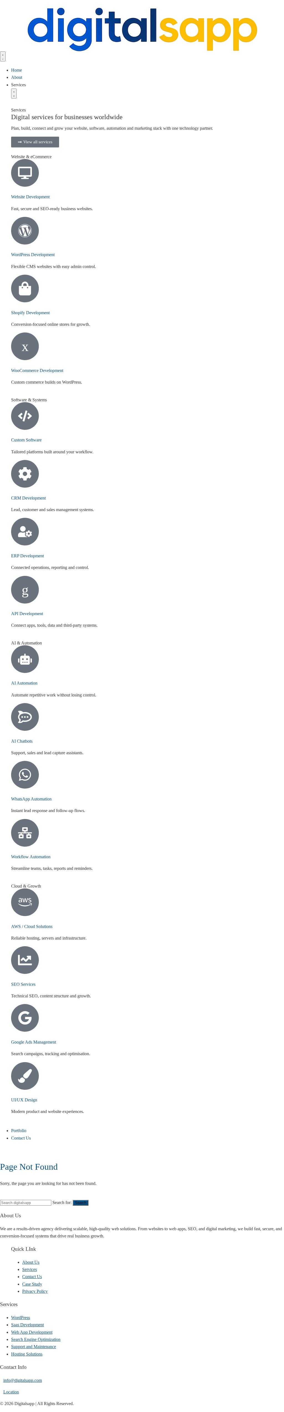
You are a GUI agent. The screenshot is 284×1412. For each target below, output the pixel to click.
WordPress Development (33, 254)
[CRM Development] (25, 474)
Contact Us (32, 1276)
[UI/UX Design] (25, 1076)
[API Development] (25, 590)
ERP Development (27, 555)
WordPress (20, 1317)
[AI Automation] (25, 659)
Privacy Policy (35, 1291)
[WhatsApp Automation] (25, 775)
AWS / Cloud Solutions (31, 926)
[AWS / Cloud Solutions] (25, 902)
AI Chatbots (21, 741)
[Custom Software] (25, 416)
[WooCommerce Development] (25, 346)
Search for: (62, 1202)
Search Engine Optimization (35, 1339)
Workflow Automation (30, 856)
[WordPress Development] (25, 231)
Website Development (30, 196)
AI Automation (24, 683)
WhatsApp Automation (31, 799)
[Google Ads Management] (25, 1018)
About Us (30, 1262)
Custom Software (26, 440)
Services (29, 1269)
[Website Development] (25, 173)
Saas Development (27, 1324)
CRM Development (28, 498)
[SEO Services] (25, 960)
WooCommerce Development (37, 370)
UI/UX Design (24, 1100)
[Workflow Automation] (25, 833)
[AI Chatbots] (25, 717)
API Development (27, 613)
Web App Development (31, 1332)
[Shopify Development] (25, 288)
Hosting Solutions (26, 1354)
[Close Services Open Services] (14, 93)
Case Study (32, 1284)
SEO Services (23, 984)
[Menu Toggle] (3, 56)
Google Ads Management (33, 1042)
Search (80, 1203)
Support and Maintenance (33, 1346)
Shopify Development (30, 312)
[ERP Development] (25, 531)
